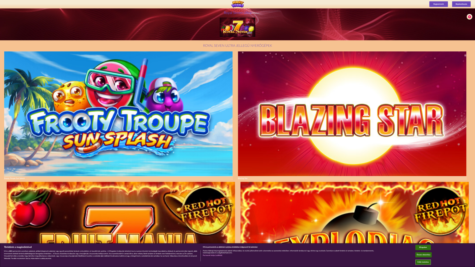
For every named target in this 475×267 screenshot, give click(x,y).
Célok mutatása (423, 262)
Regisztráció (438, 4)
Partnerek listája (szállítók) (212, 255)
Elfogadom (423, 247)
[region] (237, 255)
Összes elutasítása (423, 255)
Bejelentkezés (461, 4)
